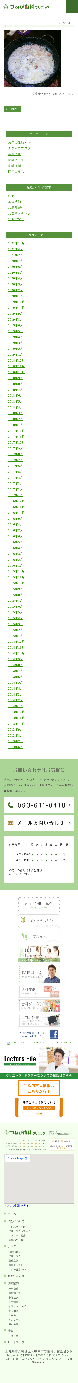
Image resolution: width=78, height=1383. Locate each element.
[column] (39, 982)
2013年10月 (16, 723)
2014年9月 (15, 659)
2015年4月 (15, 618)
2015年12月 (16, 571)
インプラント (16, 1319)
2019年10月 (16, 307)
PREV (13, 109)
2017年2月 (15, 489)
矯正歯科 (13, 1324)
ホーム (12, 1214)
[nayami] (39, 1025)
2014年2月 (15, 700)
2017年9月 (15, 448)
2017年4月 (15, 477)
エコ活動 (14, 201)
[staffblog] (39, 961)
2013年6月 (15, 747)
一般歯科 (13, 1288)
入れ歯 (12, 1315)
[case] (39, 996)
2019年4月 (15, 337)
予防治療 (13, 1297)
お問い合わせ (16, 1276)
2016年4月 (15, 548)
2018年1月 (15, 424)
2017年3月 (15, 483)
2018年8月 (15, 383)
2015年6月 (15, 606)
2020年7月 (15, 261)
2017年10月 (16, 442)
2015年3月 (15, 624)
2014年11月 (16, 647)
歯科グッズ (16, 160)
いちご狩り (16, 219)
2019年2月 (15, 348)
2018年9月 (15, 378)
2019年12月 (16, 302)
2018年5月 (15, 401)
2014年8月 (15, 665)
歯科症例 (14, 166)
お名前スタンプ (19, 213)
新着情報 (14, 154)
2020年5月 (15, 272)
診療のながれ (16, 1240)
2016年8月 (15, 524)
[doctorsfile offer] (39, 1115)
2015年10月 (16, 583)
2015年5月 (15, 612)
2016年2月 (15, 559)
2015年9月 (15, 589)
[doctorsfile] (39, 1077)
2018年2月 (15, 419)
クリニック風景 (17, 1235)
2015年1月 (15, 635)
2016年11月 (16, 507)
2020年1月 (15, 296)
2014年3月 (15, 694)
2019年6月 (15, 325)
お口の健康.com (19, 142)
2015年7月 (15, 600)
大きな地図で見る (17, 1205)
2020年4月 (15, 278)
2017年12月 (16, 430)
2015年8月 (15, 595)
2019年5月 (15, 331)
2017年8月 (15, 454)
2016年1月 (15, 565)
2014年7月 (15, 671)
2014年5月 (15, 682)
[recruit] (39, 1094)
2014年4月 (15, 688)
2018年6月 (15, 395)
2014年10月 (16, 653)
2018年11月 (16, 366)
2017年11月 (16, 436)
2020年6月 (15, 266)
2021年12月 (16, 243)
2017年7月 (15, 460)
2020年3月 (15, 284)
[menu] (72, 7)
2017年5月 (15, 471)
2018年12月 (16, 360)
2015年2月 (15, 630)
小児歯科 (13, 1302)
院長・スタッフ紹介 (20, 1231)
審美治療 (13, 1310)
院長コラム (16, 171)
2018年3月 (15, 413)
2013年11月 (16, 717)
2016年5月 (15, 542)
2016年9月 (15, 518)
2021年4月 (15, 249)
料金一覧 (13, 1336)
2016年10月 (16, 512)
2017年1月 (15, 495)
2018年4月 (15, 407)
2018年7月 (15, 389)
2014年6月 (15, 676)
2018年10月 (16, 372)
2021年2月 (15, 255)
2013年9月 (15, 729)
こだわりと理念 (17, 1226)
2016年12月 (16, 501)
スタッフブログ (19, 148)
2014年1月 (15, 706)
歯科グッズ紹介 (17, 1265)
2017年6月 (15, 465)
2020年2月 (15, 290)
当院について (16, 1221)
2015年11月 (16, 577)
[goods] (39, 1011)
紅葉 (11, 195)
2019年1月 (15, 354)
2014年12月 (16, 641)
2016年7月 (15, 530)
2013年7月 (15, 741)
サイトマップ (16, 1342)
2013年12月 (16, 712)
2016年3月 (15, 553)
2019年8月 (15, 319)
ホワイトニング (17, 1306)
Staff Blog (14, 1251)
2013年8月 (15, 735)
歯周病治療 (15, 1293)
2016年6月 (15, 536)
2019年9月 (15, 313)
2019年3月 (15, 343)
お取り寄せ (16, 207)
